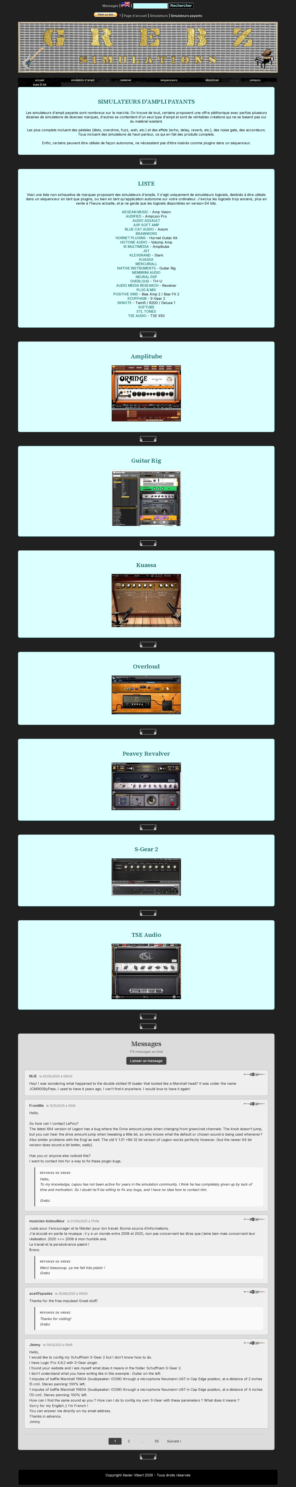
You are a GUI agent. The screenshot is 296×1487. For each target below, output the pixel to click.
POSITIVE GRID (125, 294)
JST (146, 251)
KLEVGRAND (140, 255)
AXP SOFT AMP (146, 225)
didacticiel (212, 80)
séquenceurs (168, 80)
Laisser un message (146, 1061)
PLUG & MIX (146, 290)
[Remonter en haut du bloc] (254, 1074)
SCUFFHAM (136, 298)
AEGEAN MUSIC (135, 212)
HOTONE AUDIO (133, 242)
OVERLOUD (139, 281)
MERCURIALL (146, 264)
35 (157, 1441)
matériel (125, 80)
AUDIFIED (133, 216)
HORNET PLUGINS (130, 238)
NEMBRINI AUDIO (146, 272)
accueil (39, 80)
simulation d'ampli (82, 80)
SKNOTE (124, 303)
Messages (110, 6)
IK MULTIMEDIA (136, 246)
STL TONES (146, 311)
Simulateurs (159, 16)
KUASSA (146, 259)
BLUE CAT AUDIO (139, 229)
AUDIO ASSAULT (146, 220)
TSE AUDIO (137, 316)
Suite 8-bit (39, 84)
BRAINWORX (146, 233)
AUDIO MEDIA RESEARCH (137, 285)
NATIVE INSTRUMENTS (136, 268)
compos (255, 80)
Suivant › (174, 1441)
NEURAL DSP (146, 277)
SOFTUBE (146, 307)
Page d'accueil (135, 16)
